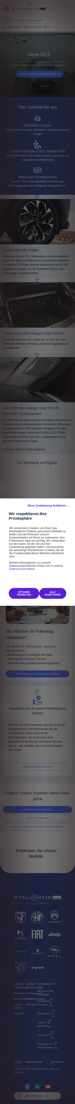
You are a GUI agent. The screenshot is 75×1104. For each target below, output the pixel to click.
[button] (48, 505)
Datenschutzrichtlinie (22, 568)
